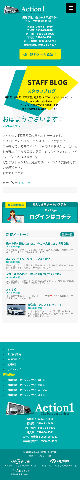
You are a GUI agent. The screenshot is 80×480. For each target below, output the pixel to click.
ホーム (10, 349)
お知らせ (24, 182)
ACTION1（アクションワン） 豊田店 (26, 380)
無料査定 (11, 364)
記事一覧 (67, 234)
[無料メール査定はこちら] (40, 58)
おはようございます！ (33, 119)
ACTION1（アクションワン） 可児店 (26, 395)
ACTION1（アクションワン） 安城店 (26, 385)
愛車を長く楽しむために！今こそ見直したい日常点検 (37, 243)
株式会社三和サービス (40, 456)
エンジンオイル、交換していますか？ (28, 258)
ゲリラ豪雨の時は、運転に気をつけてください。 (34, 274)
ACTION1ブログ (15, 359)
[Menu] (71, 8)
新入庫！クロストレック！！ (45, 304)
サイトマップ (14, 369)
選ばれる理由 (14, 354)
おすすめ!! (12, 289)
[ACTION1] (24, 12)
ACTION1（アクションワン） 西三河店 (27, 390)
